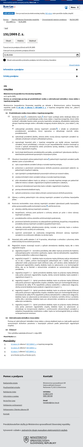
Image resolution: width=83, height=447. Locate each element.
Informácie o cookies (11, 396)
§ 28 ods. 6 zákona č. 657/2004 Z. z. (31, 107)
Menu (73, 7)
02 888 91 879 (48, 394)
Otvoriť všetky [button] (74, 65)
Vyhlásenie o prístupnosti (12, 405)
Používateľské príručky (11, 387)
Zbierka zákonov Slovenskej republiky (25, 19)
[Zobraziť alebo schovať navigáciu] (66, 7)
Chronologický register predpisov (54, 19)
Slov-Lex (32, 2)
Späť (6, 28)
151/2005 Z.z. (11, 22)
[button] (32, 41)
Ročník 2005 (74, 19)
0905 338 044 (47, 396)
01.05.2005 (22, 22)
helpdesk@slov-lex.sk (51, 403)
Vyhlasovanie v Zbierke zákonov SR (16, 409)
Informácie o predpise (13, 69)
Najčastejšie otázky (10, 383)
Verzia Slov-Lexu (9, 401)
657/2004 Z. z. (32, 344)
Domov (6, 19)
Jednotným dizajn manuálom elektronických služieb (44, 430)
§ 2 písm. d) (15, 348)
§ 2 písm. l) (15, 351)
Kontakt (6, 414)
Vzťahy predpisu (10, 76)
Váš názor (48, 13)
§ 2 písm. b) (15, 344)
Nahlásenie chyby (9, 392)
